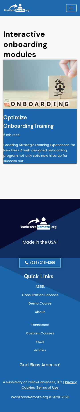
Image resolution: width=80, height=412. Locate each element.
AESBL (40, 286)
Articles (40, 350)
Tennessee (40, 324)
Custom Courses (40, 333)
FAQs (40, 341)
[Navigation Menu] (71, 8)
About (40, 311)
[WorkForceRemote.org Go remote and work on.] (16, 8)
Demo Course (40, 303)
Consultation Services (40, 295)
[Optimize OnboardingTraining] (40, 84)
